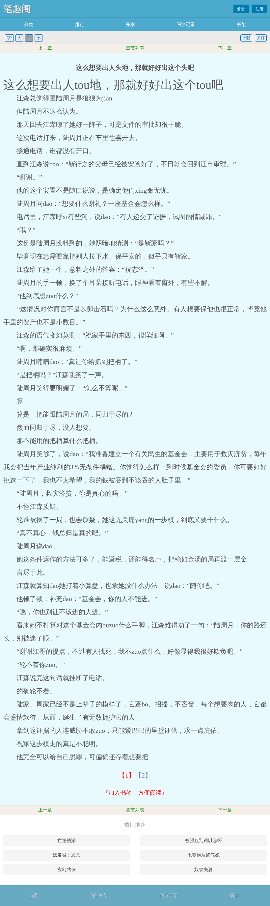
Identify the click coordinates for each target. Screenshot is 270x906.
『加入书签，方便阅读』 (135, 792)
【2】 (143, 775)
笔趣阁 (17, 9)
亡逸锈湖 (66, 840)
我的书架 (99, 895)
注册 (259, 9)
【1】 (127, 775)
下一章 (225, 48)
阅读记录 (185, 24)
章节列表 (135, 48)
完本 (130, 24)
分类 (28, 24)
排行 (79, 24)
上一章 (45, 48)
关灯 (261, 38)
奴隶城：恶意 (66, 855)
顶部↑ (235, 895)
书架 (241, 24)
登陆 (241, 9)
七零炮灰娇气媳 (203, 855)
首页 (33, 895)
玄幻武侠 (66, 869)
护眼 (246, 38)
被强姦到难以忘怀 (203, 840)
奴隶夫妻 (203, 869)
